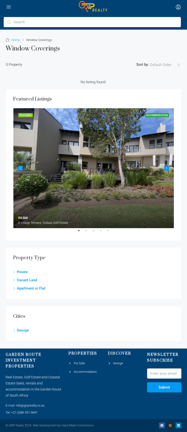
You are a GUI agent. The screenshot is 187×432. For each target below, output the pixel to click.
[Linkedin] (178, 425)
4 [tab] (103, 232)
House (22, 272)
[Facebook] (162, 425)
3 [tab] (96, 232)
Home (15, 40)
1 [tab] (81, 232)
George (23, 330)
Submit (164, 387)
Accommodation (85, 372)
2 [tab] (88, 232)
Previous (20, 168)
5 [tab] (110, 232)
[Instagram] (170, 425)
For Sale (79, 363)
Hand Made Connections (77, 425)
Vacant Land (27, 280)
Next (166, 168)
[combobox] (165, 65)
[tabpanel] (93, 168)
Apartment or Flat (31, 288)
